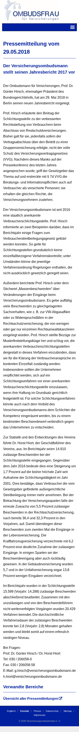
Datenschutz (52, 711)
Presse (37, 711)
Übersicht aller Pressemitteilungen (30, 698)
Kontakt (24, 711)
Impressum (39, 715)
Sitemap (67, 711)
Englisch (11, 711)
